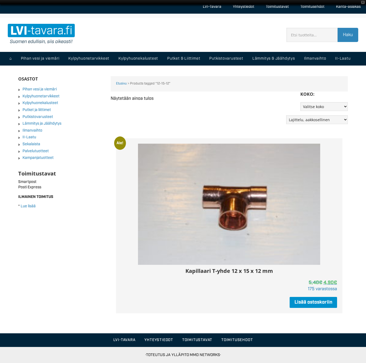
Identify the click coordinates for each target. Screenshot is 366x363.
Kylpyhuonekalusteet (40, 103)
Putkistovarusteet (38, 116)
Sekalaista (31, 144)
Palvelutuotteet (36, 151)
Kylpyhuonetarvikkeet (41, 96)
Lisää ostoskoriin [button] (313, 302)
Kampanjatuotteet (38, 157)
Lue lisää (28, 206)
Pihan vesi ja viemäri (40, 89)
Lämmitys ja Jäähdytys (42, 123)
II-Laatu (29, 137)
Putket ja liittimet (37, 110)
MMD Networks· (205, 354)
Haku (348, 35)
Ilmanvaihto (32, 130)
